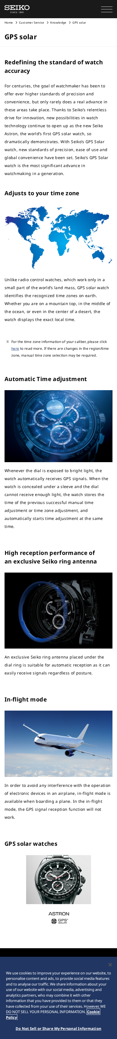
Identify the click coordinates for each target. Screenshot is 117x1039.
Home (9, 22)
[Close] (110, 964)
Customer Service (31, 22)
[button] (107, 9)
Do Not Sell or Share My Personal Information (58, 1028)
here (15, 348)
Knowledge (58, 22)
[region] (58, 998)
